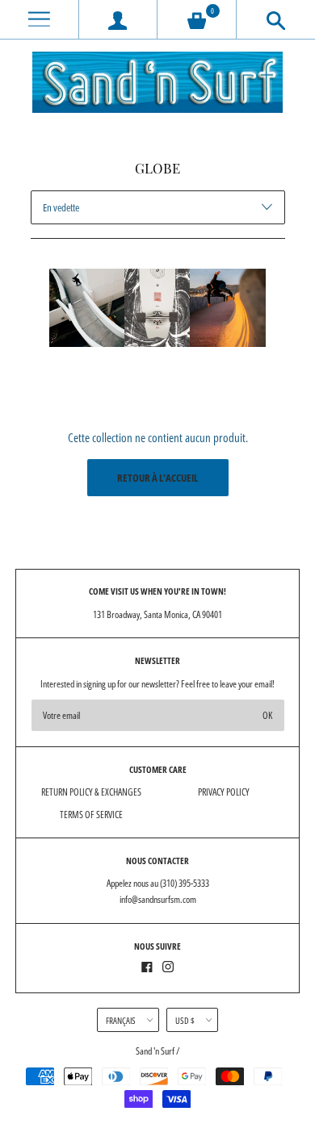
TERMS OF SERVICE (91, 814)
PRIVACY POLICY (224, 792)
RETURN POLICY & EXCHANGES (91, 792)
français (121, 1020)
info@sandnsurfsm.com (158, 899)
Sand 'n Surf (156, 1051)
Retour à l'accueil (157, 477)
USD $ (185, 1020)
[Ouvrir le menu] (39, 19)
